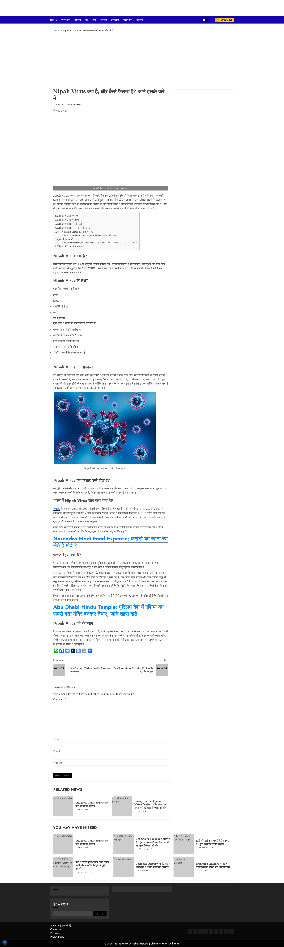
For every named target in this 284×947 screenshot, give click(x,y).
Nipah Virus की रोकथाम (69, 246)
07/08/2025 (203, 871)
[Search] (211, 20)
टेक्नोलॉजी (115, 19)
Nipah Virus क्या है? (67, 215)
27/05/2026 (142, 811)
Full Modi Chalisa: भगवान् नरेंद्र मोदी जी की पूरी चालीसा (92, 804)
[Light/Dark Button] (205, 19)
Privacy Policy (57, 937)
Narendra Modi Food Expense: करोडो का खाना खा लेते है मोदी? (92, 235)
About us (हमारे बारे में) (60, 925)
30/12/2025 (143, 871)
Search (60, 904)
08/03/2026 (83, 872)
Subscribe (226, 19)
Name (56, 739)
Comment (59, 699)
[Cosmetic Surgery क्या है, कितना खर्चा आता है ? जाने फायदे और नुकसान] (123, 867)
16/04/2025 (60, 105)
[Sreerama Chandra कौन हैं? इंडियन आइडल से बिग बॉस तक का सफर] (184, 867)
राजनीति (104, 19)
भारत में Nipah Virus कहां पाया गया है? (75, 231)
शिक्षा (94, 19)
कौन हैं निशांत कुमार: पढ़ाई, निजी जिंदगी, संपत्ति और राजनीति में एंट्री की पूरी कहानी (93, 865)
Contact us (55, 929)
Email (56, 751)
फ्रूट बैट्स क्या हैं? (65, 239)
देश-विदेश (140, 19)
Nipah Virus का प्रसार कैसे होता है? (74, 227)
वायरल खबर (127, 19)
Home (53, 19)
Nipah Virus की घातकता (69, 223)
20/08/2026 (83, 810)
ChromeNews (157, 943)
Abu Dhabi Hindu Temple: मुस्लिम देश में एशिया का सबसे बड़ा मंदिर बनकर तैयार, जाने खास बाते (102, 242)
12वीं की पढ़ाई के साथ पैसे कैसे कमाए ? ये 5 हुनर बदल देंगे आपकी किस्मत (212, 842)
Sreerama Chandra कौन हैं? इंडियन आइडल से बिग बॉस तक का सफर (213, 865)
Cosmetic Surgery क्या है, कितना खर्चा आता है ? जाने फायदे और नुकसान (153, 865)
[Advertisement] (142, 56)
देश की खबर (65, 19)
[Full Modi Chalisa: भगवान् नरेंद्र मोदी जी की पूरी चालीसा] (63, 806)
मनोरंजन (78, 19)
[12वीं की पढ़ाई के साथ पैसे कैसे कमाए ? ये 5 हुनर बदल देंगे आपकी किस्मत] (184, 844)
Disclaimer (55, 933)
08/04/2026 (203, 848)
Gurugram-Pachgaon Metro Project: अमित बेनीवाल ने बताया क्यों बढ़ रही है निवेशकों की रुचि (150, 804)
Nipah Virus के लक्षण (68, 219)
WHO (56, 508)
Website (57, 762)
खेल (86, 19)
